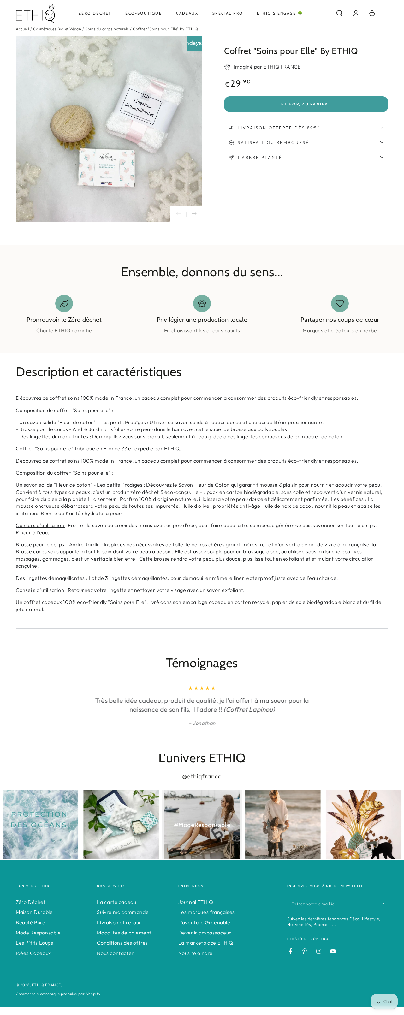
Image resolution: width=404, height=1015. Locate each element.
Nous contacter (115, 953)
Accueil (22, 29)
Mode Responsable (38, 932)
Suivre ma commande (123, 912)
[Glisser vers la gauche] (178, 214)
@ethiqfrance (202, 776)
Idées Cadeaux (33, 953)
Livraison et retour (119, 922)
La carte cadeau (116, 902)
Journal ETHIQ (195, 902)
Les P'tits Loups (34, 943)
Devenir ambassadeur (204, 932)
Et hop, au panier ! (306, 104)
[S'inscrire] (384, 904)
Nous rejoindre (195, 953)
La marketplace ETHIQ (205, 943)
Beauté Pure (30, 922)
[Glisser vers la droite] (194, 214)
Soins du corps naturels (107, 29)
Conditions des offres (122, 943)
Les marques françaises (206, 912)
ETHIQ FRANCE (46, 984)
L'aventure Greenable (204, 922)
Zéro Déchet (31, 902)
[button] (339, 13)
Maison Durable (34, 912)
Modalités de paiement (124, 932)
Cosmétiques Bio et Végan (57, 29)
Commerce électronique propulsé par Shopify (58, 993)
